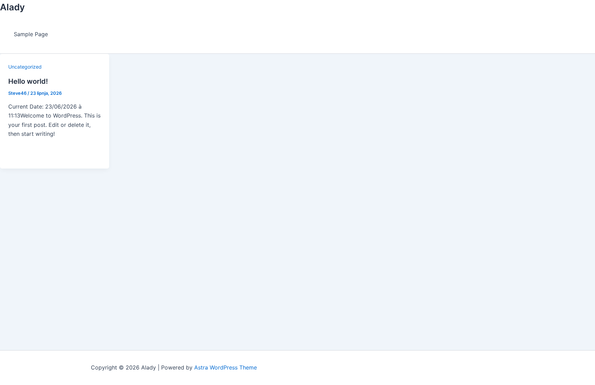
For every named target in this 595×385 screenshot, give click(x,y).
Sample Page (31, 34)
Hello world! (28, 81)
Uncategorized (25, 67)
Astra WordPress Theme (225, 367)
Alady (12, 7)
